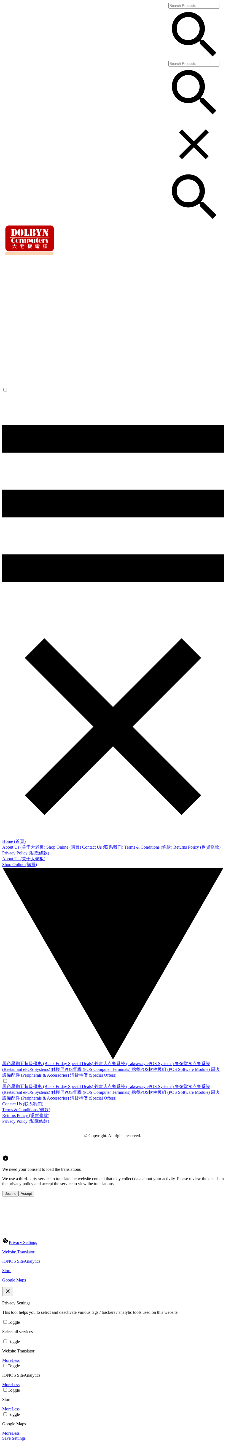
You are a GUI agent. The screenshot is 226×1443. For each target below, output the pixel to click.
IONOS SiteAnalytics (21, 1261)
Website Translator (18, 1251)
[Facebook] (5, 1147)
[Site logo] (30, 254)
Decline (10, 1194)
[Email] (25, 1147)
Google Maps (14, 1280)
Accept (26, 1194)
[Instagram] (12, 1147)
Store (6, 1270)
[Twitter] (18, 1147)
